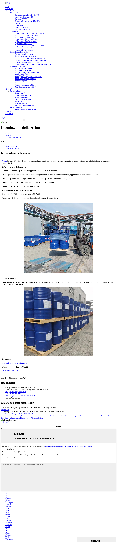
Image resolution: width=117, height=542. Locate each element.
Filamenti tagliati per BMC (24, 85)
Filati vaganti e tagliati (18, 66)
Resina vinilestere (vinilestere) (25, 110)
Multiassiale (14, 13)
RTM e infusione (21, 103)
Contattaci (9, 114)
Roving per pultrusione (23, 75)
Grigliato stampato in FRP (24, 68)
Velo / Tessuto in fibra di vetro (25, 48)
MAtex (4, 161)
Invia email (5, 422)
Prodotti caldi (6, 414)
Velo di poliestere (36, 418)
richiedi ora (5, 410)
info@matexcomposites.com (15, 392)
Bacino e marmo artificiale (24, 105)
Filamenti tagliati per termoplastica (27, 83)
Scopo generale (20, 93)
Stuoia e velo (14, 31)
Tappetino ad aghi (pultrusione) (26, 40)
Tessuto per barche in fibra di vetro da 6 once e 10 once (35, 64)
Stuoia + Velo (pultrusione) (24, 38)
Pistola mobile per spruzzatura (25, 79)
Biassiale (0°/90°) (21, 19)
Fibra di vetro (10, 11)
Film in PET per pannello (24, 70)
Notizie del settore (12, 148)
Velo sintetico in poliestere (24, 50)
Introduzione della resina (14, 137)
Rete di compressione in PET (25, 87)
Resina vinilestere (16, 107)
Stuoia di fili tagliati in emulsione (26, 35)
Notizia (8, 112)
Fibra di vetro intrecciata (19, 52)
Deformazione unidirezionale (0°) (27, 15)
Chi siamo (9, 9)
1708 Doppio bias (21, 27)
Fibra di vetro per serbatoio (10, 416)
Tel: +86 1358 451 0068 (14, 394)
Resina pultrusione (21, 97)
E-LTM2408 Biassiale (23, 29)
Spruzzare (18, 101)
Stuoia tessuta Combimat (100, 416)
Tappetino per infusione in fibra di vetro (15, 418)
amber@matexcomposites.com (14, 363)
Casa (7, 7)
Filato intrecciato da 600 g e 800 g (27, 62)
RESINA (8, 89)
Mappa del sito (17, 414)
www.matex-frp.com (10, 371)
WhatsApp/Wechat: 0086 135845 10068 (20, 396)
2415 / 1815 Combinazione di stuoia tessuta (30, 58)
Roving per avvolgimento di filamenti (28, 77)
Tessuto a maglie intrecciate (24, 54)
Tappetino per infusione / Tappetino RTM (30, 46)
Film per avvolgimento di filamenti (27, 73)
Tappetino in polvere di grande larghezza (29, 33)
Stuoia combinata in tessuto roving (27, 56)
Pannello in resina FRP (23, 95)
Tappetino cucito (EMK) (23, 44)
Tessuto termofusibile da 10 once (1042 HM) (31, 60)
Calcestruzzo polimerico (23, 99)
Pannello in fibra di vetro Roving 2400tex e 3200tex (71, 416)
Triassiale (18, 23)
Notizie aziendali (11, 146)
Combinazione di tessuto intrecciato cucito (36, 416)
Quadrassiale (19, 25)
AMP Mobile (28, 414)
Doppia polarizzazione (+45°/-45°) (27, 21)
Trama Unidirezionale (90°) (24, 17)
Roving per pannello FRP (24, 81)
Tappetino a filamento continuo (26, 42)
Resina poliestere (16, 91)
